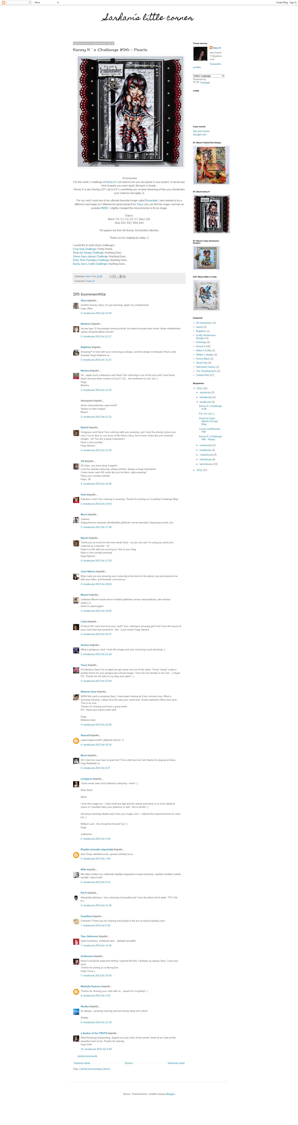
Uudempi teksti (82, 1063)
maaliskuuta (206, 454)
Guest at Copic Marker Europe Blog (208, 421)
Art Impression (204, 322)
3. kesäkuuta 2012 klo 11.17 (96, 336)
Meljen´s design (204, 354)
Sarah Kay (201, 362)
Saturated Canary (205, 366)
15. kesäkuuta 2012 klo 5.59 (96, 1049)
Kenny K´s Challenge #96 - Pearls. (210, 438)
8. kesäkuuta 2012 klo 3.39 (95, 995)
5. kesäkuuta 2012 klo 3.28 (95, 838)
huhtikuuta (206, 450)
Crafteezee (87, 956)
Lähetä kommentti (87, 1056)
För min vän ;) (206, 413)
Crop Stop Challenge (84, 248)
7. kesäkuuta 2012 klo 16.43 (96, 975)
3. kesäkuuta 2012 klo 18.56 (96, 584)
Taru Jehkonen (89, 936)
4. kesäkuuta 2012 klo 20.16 (96, 744)
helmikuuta (206, 459)
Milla (83, 869)
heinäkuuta (206, 397)
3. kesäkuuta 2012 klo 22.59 (96, 680)
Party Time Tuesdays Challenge (91, 259)
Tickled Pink (202, 375)
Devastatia (151, 200)
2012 (200, 388)
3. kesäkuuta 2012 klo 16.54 (96, 503)
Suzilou (85, 645)
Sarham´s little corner (149, 18)
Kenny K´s (112, 181)
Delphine (86, 347)
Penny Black (203, 358)
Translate (205, 82)
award (199, 326)
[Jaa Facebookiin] (121, 276)
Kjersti (84, 427)
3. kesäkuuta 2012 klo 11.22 (96, 359)
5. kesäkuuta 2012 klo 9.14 (95, 882)
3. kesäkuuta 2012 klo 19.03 (96, 610)
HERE (104, 208)
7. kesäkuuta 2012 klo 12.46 (96, 945)
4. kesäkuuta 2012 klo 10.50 (96, 724)
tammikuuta (206, 464)
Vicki (83, 494)
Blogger (170, 1094)
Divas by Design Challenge (88, 252)
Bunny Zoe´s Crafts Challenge (90, 263)
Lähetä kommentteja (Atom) (95, 1068)
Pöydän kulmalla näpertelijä (97, 849)
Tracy (140, 204)
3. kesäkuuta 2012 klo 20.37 (96, 634)
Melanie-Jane (88, 691)
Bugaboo (201, 331)
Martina (85, 370)
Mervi (84, 514)
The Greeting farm (206, 371)
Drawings (201, 342)
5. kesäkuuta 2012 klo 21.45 (96, 905)
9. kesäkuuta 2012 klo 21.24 (96, 1022)
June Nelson (88, 571)
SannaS (85, 735)
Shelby (85, 1006)
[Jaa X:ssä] (117, 276)
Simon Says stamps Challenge (90, 256)
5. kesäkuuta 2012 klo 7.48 (95, 858)
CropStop (86, 916)
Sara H (217, 47)
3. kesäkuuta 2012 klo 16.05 (96, 483)
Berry (84, 755)
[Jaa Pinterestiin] (124, 276)
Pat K (84, 892)
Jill (82, 461)
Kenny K (90, 281)
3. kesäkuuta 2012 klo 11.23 (96, 390)
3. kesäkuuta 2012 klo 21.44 (96, 654)
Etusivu (129, 1063)
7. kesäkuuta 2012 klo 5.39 (95, 925)
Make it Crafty (203, 350)
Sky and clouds (201, 131)
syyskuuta (205, 392)
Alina (84, 300)
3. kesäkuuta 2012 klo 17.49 (96, 527)
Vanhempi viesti (176, 1063)
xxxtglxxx (86, 778)
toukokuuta (206, 445)
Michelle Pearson (91, 986)
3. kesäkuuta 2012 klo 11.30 (96, 450)
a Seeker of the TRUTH (94, 1033)
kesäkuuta (206, 401)
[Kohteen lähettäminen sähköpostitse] (111, 276)
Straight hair (199, 134)
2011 (200, 470)
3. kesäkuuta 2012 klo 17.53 (96, 560)
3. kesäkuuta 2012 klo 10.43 (96, 313)
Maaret (85, 594)
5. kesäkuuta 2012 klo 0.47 (95, 768)
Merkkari (86, 323)
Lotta (84, 621)
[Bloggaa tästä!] (114, 276)
